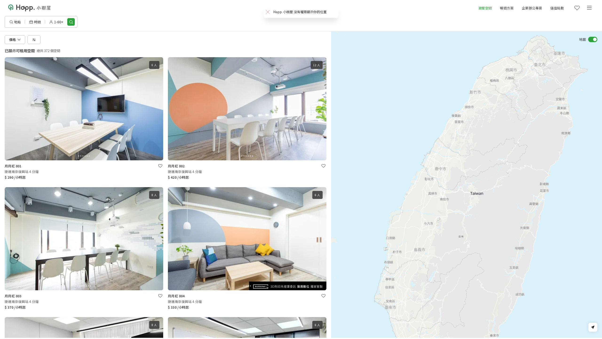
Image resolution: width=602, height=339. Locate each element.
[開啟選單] (589, 8)
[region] (466, 185)
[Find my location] (592, 327)
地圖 (582, 39)
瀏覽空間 (485, 8)
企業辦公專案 (532, 8)
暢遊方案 (507, 8)
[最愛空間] (577, 8)
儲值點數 (557, 8)
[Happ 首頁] (29, 8)
